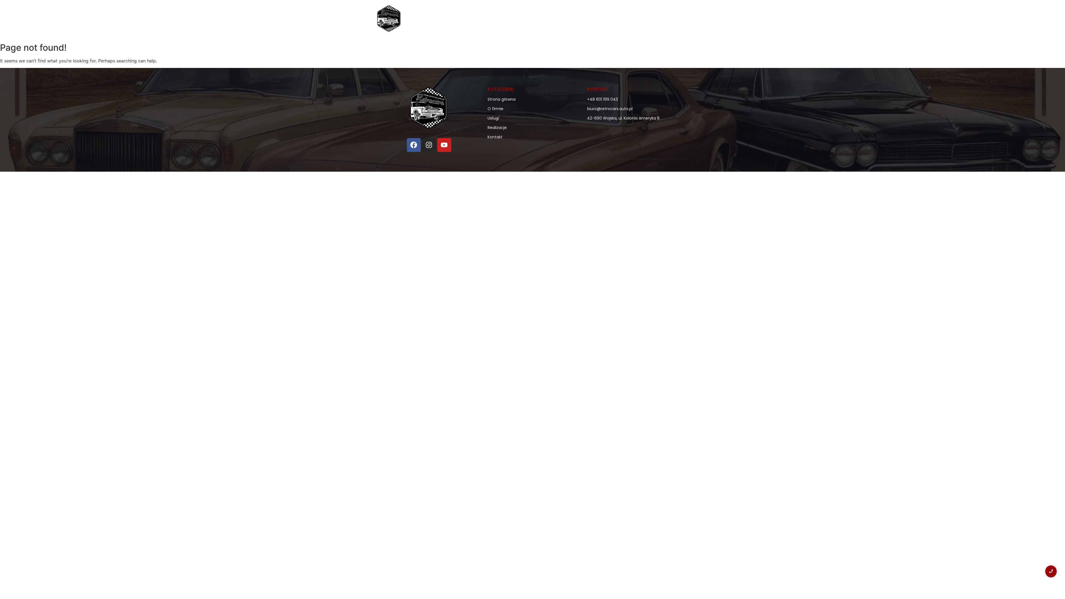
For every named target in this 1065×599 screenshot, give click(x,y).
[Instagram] (429, 145)
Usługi (596, 20)
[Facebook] (414, 145)
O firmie (539, 20)
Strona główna (506, 20)
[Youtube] (444, 145)
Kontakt (650, 20)
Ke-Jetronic (569, 20)
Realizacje (622, 20)
